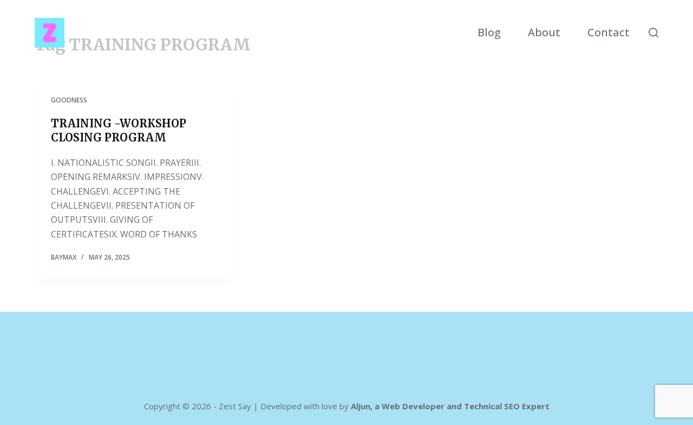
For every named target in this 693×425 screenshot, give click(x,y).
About (544, 32)
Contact (608, 32)
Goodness (69, 100)
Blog (489, 32)
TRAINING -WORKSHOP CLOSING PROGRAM (118, 130)
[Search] (653, 32)
